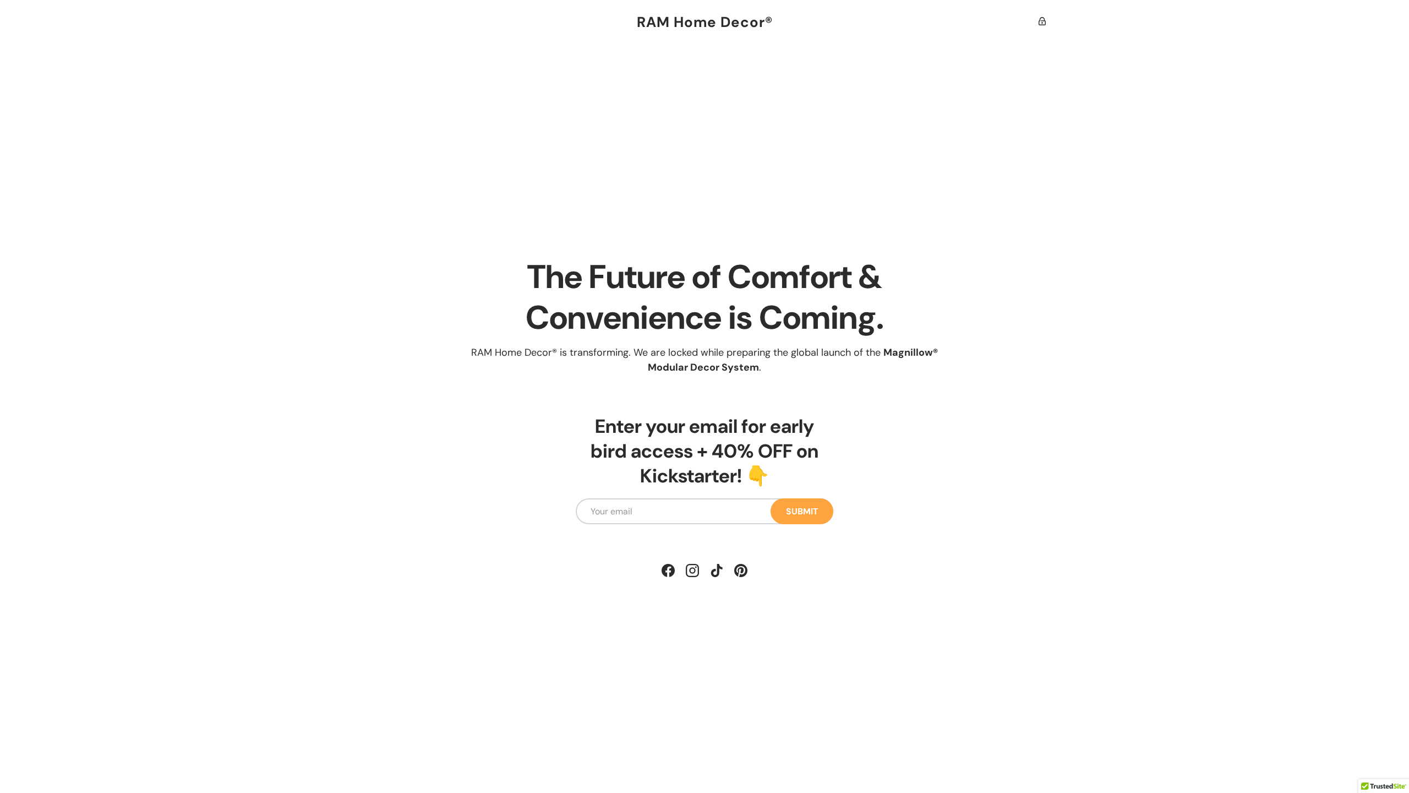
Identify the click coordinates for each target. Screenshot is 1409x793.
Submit (802, 511)
